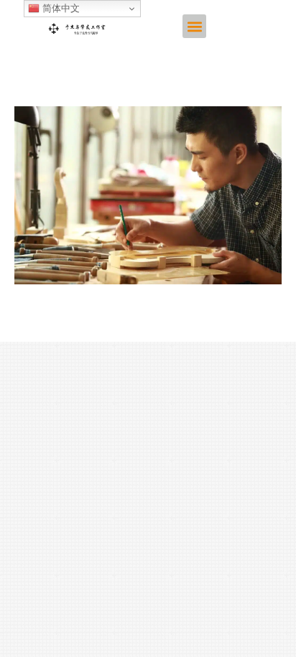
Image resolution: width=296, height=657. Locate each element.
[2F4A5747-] (148, 195)
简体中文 (60, 8)
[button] (194, 26)
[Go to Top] (274, 635)
